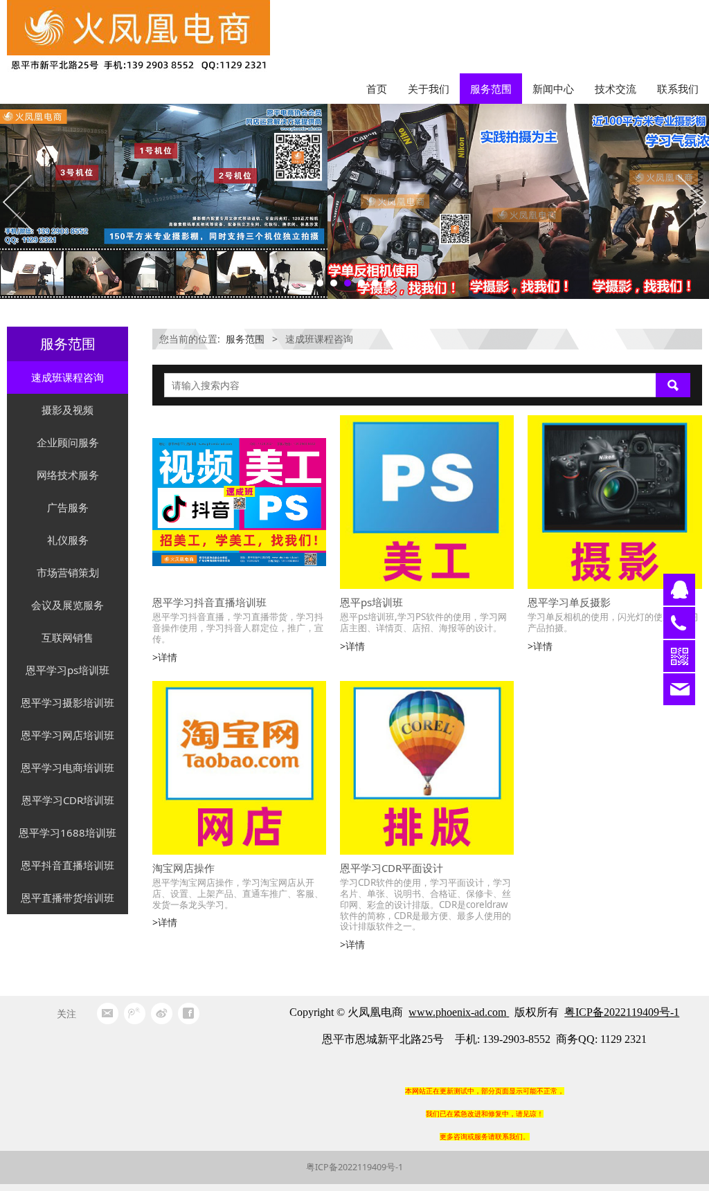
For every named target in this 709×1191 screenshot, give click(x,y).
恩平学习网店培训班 (67, 735)
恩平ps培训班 (371, 602)
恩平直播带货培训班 (67, 897)
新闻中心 (553, 89)
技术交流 (615, 89)
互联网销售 (67, 637)
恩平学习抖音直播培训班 (209, 602)
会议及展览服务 (67, 605)
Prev (18, 201)
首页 (376, 89)
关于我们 (428, 89)
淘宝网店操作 (183, 868)
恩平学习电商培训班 (67, 767)
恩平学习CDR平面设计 (391, 868)
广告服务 (68, 507)
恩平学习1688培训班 (67, 832)
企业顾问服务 (68, 442)
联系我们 (678, 89)
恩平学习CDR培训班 (67, 800)
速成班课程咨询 (67, 377)
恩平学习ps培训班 (67, 670)
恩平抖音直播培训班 (67, 865)
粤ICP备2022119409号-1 (354, 1167)
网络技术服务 (68, 475)
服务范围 (491, 89)
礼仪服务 (68, 540)
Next (690, 201)
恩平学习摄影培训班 (67, 702)
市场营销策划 (68, 572)
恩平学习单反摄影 (569, 602)
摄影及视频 (67, 410)
